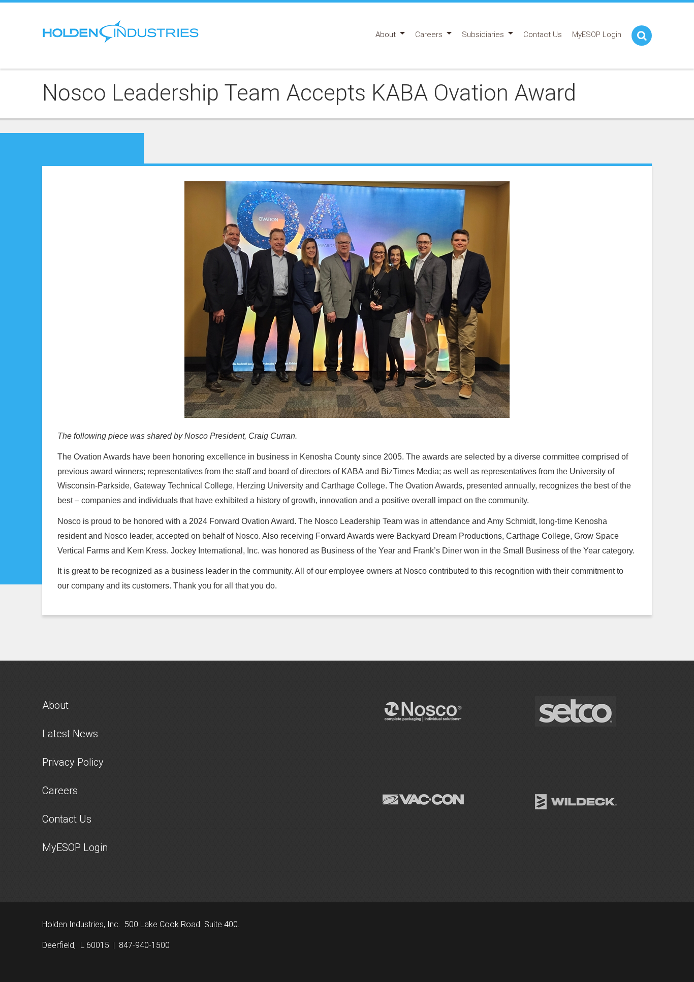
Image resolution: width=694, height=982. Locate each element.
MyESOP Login (75, 847)
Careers (60, 790)
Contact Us (66, 819)
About (55, 705)
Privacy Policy (73, 762)
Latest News (70, 734)
